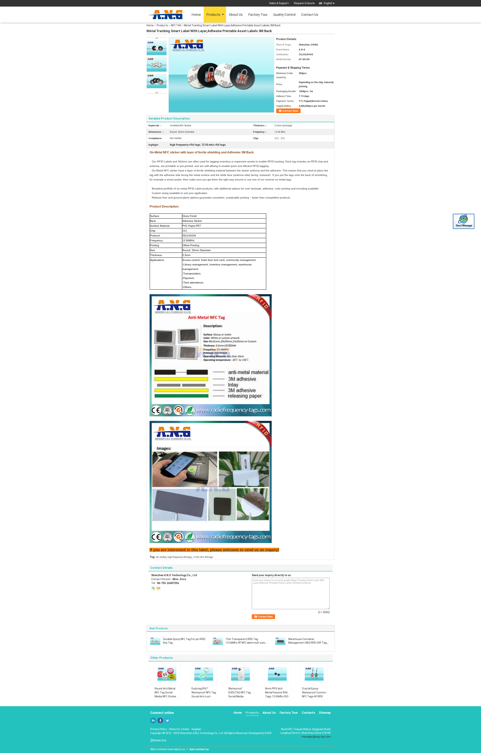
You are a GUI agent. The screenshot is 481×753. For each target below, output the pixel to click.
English (328, 3)
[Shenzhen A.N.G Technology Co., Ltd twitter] (167, 720)
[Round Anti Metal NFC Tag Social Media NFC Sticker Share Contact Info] (167, 673)
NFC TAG (176, 25)
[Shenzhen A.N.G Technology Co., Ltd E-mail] (158, 588)
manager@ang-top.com (316, 736)
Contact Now (290, 110)
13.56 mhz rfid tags (203, 557)
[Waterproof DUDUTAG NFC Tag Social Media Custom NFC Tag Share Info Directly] (240, 673)
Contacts (308, 712)
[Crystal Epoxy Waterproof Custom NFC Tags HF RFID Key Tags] (314, 673)
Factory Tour (258, 15)
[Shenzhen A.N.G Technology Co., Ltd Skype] (153, 588)
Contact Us (309, 15)
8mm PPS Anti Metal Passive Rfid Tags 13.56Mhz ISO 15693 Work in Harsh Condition (277, 696)
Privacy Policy (158, 729)
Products (213, 15)
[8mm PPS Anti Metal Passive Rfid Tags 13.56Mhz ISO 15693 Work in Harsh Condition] (277, 673)
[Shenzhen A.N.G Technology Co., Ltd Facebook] (160, 720)
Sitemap (325, 712)
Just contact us (199, 749)
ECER (268, 733)
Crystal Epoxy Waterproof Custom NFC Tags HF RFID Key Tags (314, 694)
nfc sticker (161, 557)
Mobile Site (159, 740)
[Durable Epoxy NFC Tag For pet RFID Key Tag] (155, 640)
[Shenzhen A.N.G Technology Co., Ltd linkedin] (153, 720)
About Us (236, 15)
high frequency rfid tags (180, 557)
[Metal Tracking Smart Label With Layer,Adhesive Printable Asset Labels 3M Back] (221, 74)
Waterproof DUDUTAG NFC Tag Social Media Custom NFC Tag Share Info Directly (239, 696)
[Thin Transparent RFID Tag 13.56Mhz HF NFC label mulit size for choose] (218, 640)
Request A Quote (304, 3)
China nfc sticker (179, 729)
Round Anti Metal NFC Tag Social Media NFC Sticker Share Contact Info (166, 694)
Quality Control (284, 15)
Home (196, 15)
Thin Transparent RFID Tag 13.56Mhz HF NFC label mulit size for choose (245, 643)
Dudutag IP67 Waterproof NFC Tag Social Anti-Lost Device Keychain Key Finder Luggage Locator (203, 698)
